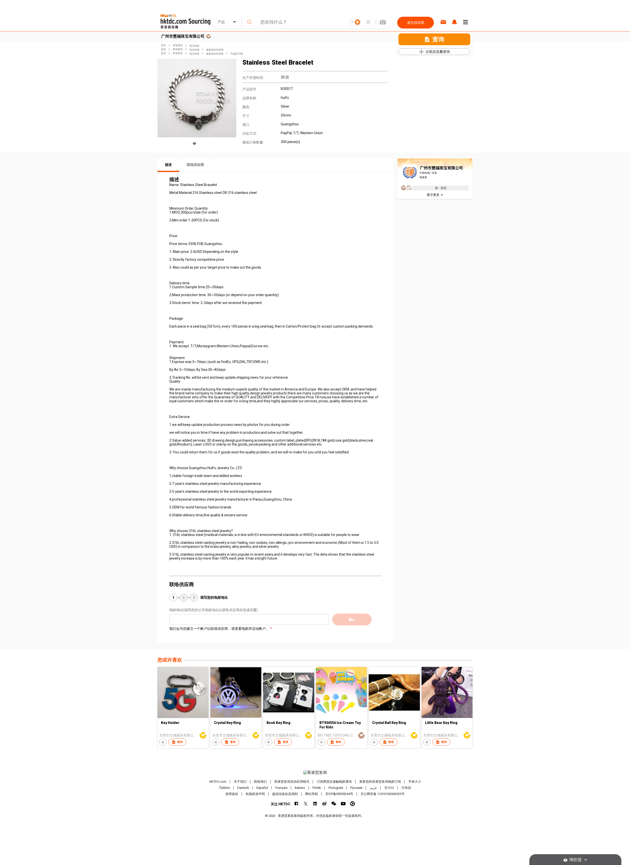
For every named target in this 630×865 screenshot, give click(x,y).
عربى (373, 788)
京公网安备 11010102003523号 (383, 794)
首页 (163, 45)
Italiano (300, 788)
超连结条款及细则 (285, 794)
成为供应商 (415, 23)
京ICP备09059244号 (339, 794)
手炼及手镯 (236, 53)
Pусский (356, 788)
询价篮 (575, 859)
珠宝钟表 (194, 45)
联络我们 (260, 781)
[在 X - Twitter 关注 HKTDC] (305, 803)
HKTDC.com (217, 781)
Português (336, 788)
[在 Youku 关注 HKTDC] (352, 803)
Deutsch (243, 788)
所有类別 (178, 45)
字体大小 (414, 781)
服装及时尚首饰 (214, 49)
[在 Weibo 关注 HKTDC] (324, 803)
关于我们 (240, 781)
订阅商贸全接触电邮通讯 (334, 781)
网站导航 (311, 794)
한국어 (389, 788)
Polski (317, 788)
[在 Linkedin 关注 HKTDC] (315, 803)
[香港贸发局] (315, 772)
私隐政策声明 (255, 794)
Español (262, 788)
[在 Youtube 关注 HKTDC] (343, 803)
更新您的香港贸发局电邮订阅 (380, 781)
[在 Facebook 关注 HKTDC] (296, 803)
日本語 (406, 788)
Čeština (224, 788)
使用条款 (231, 794)
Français (281, 788)
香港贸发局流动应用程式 (291, 781)
